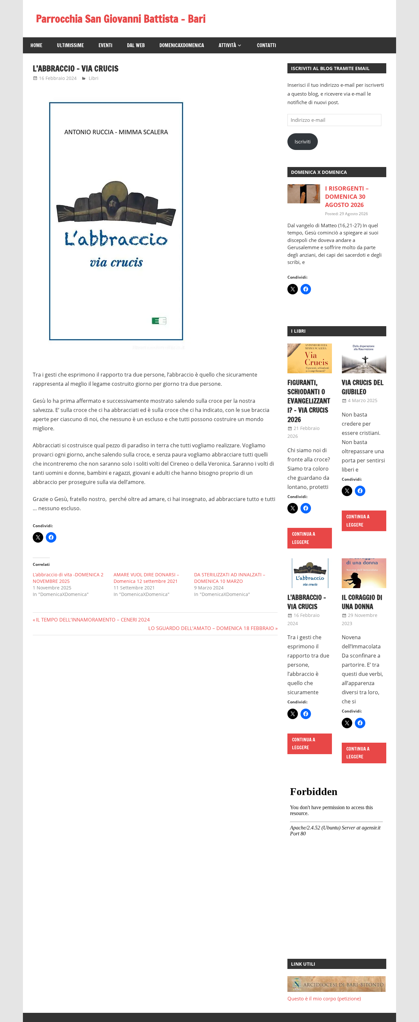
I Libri (298, 331)
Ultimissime (70, 45)
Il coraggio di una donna (362, 602)
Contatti (266, 45)
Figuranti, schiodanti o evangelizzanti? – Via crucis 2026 (308, 401)
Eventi (105, 45)
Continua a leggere (303, 538)
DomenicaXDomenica (181, 45)
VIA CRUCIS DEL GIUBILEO (362, 387)
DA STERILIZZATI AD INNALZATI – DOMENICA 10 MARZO (229, 577)
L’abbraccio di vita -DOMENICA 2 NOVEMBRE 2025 (68, 577)
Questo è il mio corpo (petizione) (324, 998)
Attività (227, 45)
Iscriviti (303, 141)
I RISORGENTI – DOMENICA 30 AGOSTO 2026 (347, 196)
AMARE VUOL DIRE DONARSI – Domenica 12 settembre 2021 (146, 577)
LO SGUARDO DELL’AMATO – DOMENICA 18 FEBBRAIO (211, 628)
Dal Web (136, 45)
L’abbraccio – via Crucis (306, 602)
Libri (94, 78)
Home (36, 45)
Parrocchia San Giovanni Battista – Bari (121, 18)
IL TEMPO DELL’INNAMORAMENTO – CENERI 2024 (93, 619)
